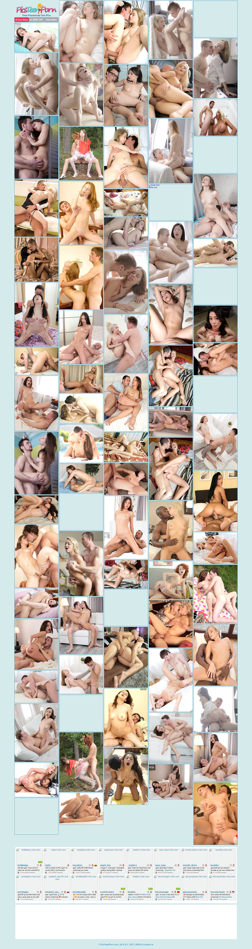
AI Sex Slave (21, 19)
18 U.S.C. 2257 (127, 944)
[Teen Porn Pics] (36, 8)
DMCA (138, 944)
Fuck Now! (51, 19)
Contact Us (148, 944)
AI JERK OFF (36, 19)
